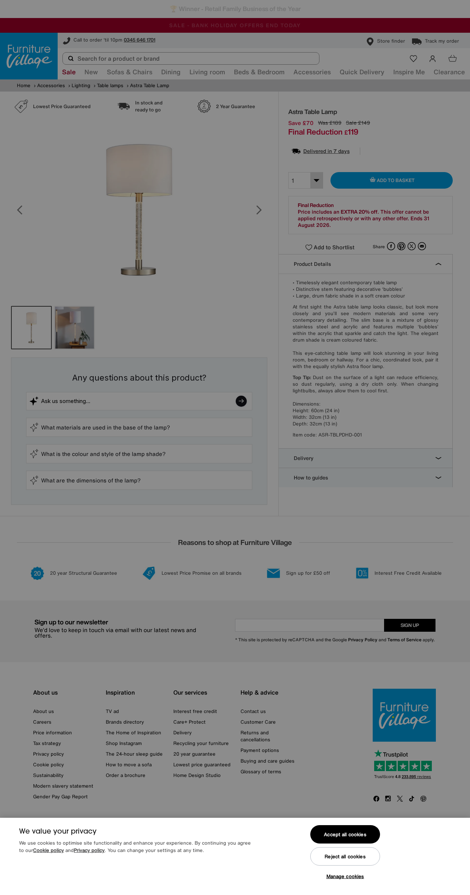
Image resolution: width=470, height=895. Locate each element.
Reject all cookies (345, 856)
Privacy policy (89, 850)
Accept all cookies (345, 834)
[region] (235, 856)
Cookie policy (48, 850)
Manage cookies (345, 876)
